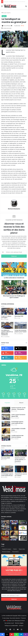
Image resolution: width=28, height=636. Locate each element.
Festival (15, 549)
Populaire (7, 402)
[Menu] (2, 6)
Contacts (21, 625)
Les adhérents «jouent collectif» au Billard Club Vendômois (7, 332)
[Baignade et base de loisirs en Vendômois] (23, 527)
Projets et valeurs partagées (6, 316)
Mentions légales (19, 623)
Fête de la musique (6, 551)
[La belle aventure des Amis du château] (6, 438)
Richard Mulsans (7, 25)
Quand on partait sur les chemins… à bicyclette (18, 408)
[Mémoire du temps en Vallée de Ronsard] (5, 538)
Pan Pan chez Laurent (9, 1)
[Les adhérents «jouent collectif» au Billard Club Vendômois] (7, 325)
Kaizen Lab (11, 620)
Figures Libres (22, 549)
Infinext (23, 620)
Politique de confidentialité (11, 625)
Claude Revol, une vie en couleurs (21, 474)
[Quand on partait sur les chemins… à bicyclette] (6, 410)
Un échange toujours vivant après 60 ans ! (17, 422)
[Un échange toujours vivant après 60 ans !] (6, 424)
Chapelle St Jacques (6, 549)
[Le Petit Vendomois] (10, 6)
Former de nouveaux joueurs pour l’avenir (21, 331)
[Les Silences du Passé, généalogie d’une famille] (23, 538)
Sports (8, 12)
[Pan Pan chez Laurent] (5, 533)
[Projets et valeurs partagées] (7, 311)
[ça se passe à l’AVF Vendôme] (23, 533)
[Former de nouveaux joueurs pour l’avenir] (21, 325)
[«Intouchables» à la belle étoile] (6, 431)
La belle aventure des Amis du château (17, 436)
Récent (21, 402)
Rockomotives (15, 551)
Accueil (4, 12)
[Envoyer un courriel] (11, 25)
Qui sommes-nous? (9, 623)
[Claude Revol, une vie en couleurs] (21, 469)
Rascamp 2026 (19, 316)
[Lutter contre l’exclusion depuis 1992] (6, 417)
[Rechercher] (26, 6)
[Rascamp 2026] (21, 311)
